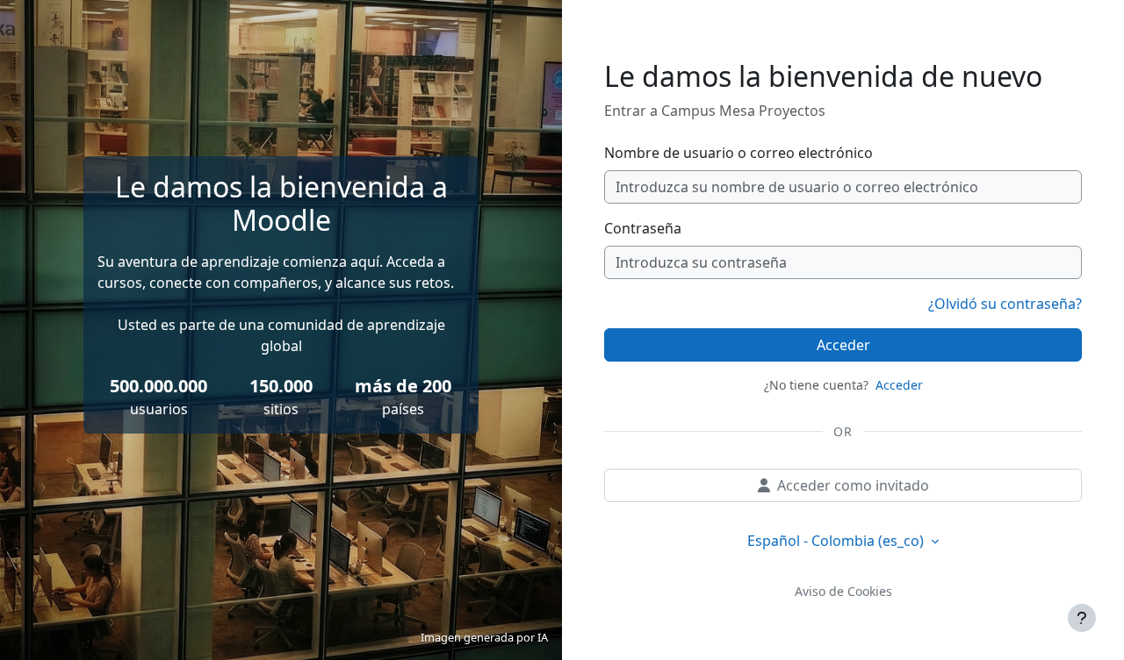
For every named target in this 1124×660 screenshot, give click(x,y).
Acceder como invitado (853, 485)
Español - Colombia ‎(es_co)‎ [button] (837, 540)
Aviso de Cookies (843, 591)
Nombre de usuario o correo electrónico (738, 152)
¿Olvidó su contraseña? (1005, 303)
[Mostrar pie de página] (1082, 618)
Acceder (843, 345)
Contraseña (642, 228)
